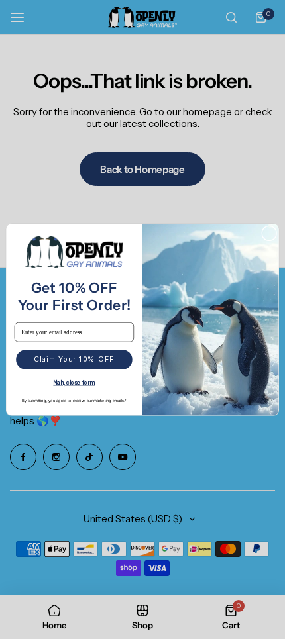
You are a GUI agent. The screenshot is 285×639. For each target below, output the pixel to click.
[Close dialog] (269, 233)
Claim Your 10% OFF (74, 359)
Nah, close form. (74, 382)
